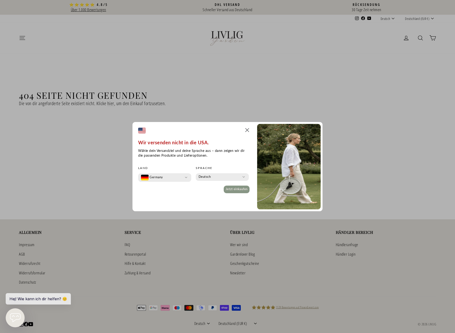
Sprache (204, 168)
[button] (247, 131)
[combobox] (152, 177)
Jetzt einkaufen (237, 189)
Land (143, 168)
